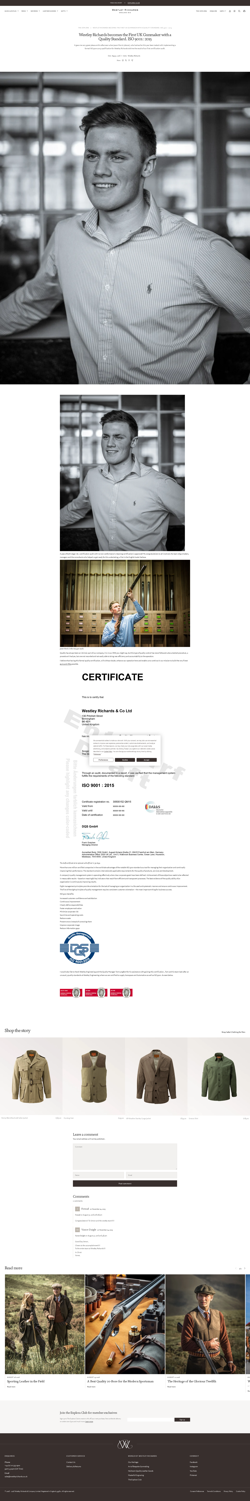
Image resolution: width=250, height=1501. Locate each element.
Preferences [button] (97, 754)
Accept (146, 760)
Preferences (103, 760)
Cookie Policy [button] (108, 751)
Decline (125, 760)
